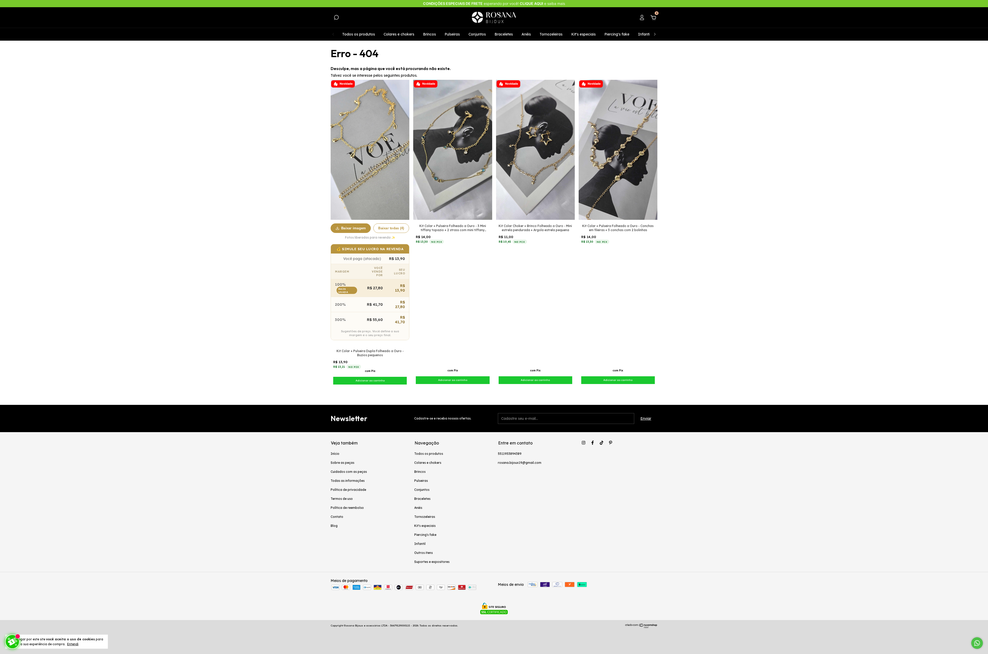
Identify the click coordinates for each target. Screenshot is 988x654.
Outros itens (423, 553)
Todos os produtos (358, 34)
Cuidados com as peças (349, 472)
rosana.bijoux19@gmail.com (519, 463)
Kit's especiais (583, 34)
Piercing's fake (616, 34)
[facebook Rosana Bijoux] (592, 443)
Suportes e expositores (431, 562)
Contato (337, 517)
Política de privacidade (348, 490)
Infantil (644, 34)
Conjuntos (477, 34)
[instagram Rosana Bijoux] (583, 443)
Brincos (429, 34)
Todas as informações (348, 481)
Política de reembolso (347, 508)
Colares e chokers (399, 34)
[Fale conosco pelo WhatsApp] (977, 643)
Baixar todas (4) (391, 228)
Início (335, 454)
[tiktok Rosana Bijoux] (601, 443)
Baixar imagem (353, 228)
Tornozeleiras (551, 34)
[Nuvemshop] (641, 627)
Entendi (72, 644)
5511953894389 (510, 454)
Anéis (526, 34)
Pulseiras (452, 34)
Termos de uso (342, 499)
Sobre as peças (342, 463)
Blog (334, 526)
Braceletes (504, 34)
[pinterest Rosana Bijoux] (610, 443)
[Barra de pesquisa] (336, 18)
